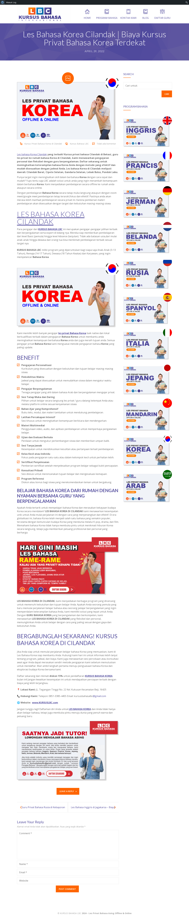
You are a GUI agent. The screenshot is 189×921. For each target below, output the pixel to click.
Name (23, 864)
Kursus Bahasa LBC (79, 143)
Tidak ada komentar (106, 143)
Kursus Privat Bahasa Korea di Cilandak (43, 143)
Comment (25, 833)
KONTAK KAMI (128, 18)
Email (23, 872)
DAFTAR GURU (162, 18)
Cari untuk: (132, 85)
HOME (87, 18)
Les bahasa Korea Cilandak (32, 154)
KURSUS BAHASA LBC (70, 913)
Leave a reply (67, 791)
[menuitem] (2, 2)
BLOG (145, 18)
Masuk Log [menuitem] (11, 2)
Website (23, 880)
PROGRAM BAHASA (106, 18)
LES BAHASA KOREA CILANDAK (50, 218)
